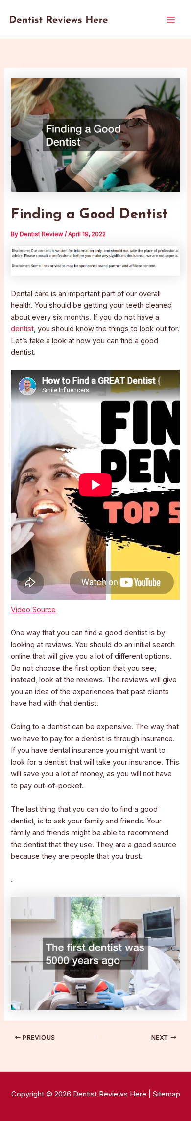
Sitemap (166, 1094)
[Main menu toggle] (171, 19)
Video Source (33, 609)
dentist (22, 328)
